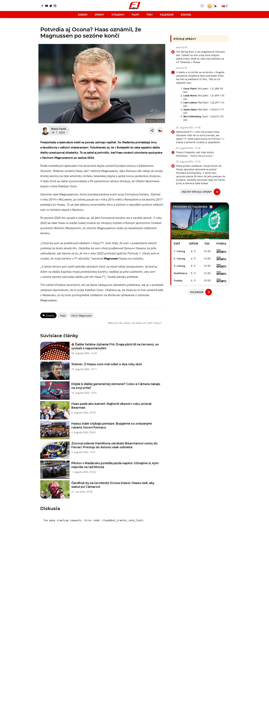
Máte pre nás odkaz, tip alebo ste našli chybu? (134, 323)
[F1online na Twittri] (51, 6)
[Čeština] (160, 130)
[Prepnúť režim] (212, 6)
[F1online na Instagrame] (55, 6)
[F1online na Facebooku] (42, 6)
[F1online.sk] (134, 5)
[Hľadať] (202, 6)
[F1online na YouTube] (46, 6)
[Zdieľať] (152, 130)
